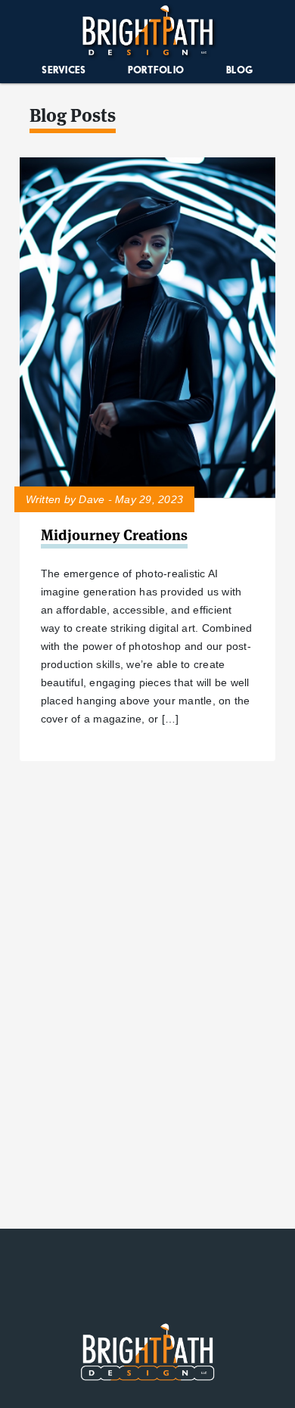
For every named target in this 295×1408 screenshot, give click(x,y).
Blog (239, 70)
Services (63, 70)
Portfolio (156, 70)
